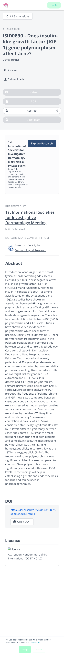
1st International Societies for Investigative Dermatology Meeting (30, 217)
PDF (33, 101)
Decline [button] (38, 649)
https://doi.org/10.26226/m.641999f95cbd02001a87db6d (33, 511)
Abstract (32, 110)
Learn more (35, 642)
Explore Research (42, 143)
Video (33, 92)
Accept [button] (25, 649)
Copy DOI (23, 521)
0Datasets (33, 119)
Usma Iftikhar (11, 59)
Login (54, 5)
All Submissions (19, 16)
